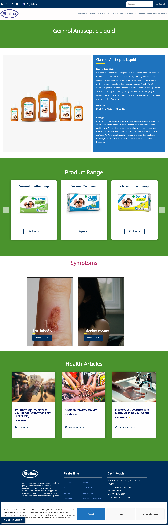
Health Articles (88, 488)
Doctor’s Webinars (71, 488)
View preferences (150, 514)
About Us (67, 482)
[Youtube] (17, 4)
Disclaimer (68, 498)
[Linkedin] (12, 4)
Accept (91, 514)
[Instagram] (7, 4)
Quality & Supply (115, 14)
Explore (32, 231)
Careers (141, 14)
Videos (85, 482)
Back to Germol (13, 519)
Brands (130, 14)
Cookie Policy (88, 493)
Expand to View (41, 338)
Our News (67, 493)
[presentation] (6, 210)
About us (82, 14)
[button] (163, 505)
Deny (120, 514)
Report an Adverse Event (92, 498)
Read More (20, 420)
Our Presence (96, 14)
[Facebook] (2, 4)
